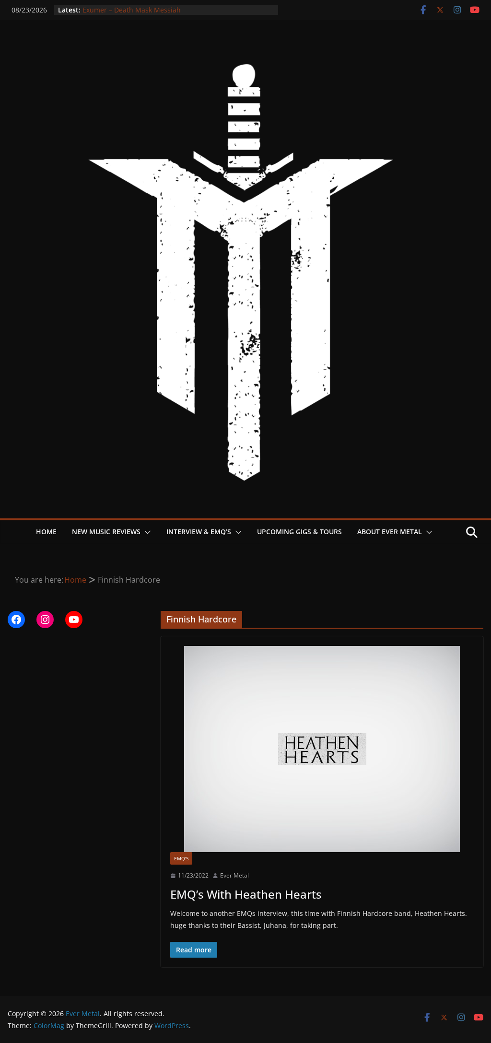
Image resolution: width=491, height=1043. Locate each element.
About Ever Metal (389, 531)
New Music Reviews (106, 531)
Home (46, 531)
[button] (145, 532)
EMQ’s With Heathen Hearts (246, 894)
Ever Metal (234, 875)
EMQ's (181, 858)
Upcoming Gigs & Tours (299, 531)
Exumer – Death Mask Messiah (131, 9)
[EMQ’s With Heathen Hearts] (322, 749)
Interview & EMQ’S (198, 531)
